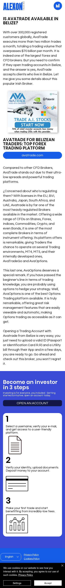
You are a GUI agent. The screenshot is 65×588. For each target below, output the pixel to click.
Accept (48, 583)
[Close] (60, 568)
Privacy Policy (31, 555)
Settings (17, 583)
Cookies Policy (32, 559)
